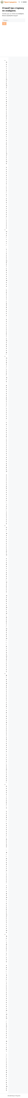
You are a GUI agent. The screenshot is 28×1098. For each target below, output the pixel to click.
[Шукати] (4, 23)
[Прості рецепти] (2, 2)
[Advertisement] (14, 41)
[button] (19, 2)
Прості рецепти (10, 2)
